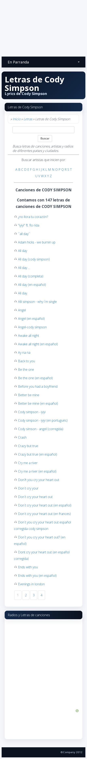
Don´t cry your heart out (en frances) (44, 514)
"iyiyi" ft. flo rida (28, 225)
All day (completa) (30, 276)
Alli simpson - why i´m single (37, 301)
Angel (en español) (31, 318)
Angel (22, 310)
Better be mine (28, 395)
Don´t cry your (28, 488)
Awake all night (28, 335)
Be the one (26, 369)
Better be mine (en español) (38, 403)
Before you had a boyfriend (37, 386)
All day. (23, 293)
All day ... (24, 267)
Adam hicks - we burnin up (36, 242)
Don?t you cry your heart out (38, 480)
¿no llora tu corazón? (33, 217)
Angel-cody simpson (32, 327)
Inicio (16, 119)
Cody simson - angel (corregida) (40, 429)
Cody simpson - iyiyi (32, 412)
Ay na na (24, 352)
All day (22, 250)
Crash (22, 437)
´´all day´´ (24, 234)
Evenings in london (31, 584)
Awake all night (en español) (38, 344)
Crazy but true (28, 446)
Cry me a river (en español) (37, 471)
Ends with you (28, 567)
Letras (27, 119)
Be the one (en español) (35, 378)
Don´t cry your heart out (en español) (44, 505)
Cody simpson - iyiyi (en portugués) (43, 420)
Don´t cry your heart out (35, 497)
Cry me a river (28, 463)
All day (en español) (32, 284)
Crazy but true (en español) (37, 454)
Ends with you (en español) (37, 575)
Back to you (26, 361)
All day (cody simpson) (34, 259)
